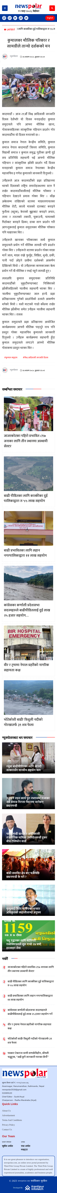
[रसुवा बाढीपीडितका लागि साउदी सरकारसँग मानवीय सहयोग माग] (28, 758)
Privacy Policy (8, 1125)
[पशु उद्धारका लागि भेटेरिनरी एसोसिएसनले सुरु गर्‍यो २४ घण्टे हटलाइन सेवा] (28, 936)
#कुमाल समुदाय (10, 358)
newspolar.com (24, 1181)
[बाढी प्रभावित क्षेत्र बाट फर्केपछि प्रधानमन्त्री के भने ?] (28, 864)
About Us (6, 1111)
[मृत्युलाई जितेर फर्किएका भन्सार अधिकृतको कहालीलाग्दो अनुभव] (28, 900)
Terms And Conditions (12, 1120)
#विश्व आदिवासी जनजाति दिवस (35, 358)
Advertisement (8, 1115)
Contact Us (7, 1129)
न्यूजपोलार (14, 56)
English (50, 18)
